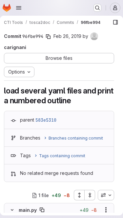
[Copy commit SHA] (48, 37)
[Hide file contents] (12, 210)
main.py (28, 210)
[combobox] (106, 195)
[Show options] (106, 210)
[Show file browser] (115, 22)
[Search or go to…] (97, 8)
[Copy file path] (42, 210)
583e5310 (45, 120)
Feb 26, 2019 (67, 36)
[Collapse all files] (90, 195)
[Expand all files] (79, 195)
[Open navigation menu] (18, 8)
